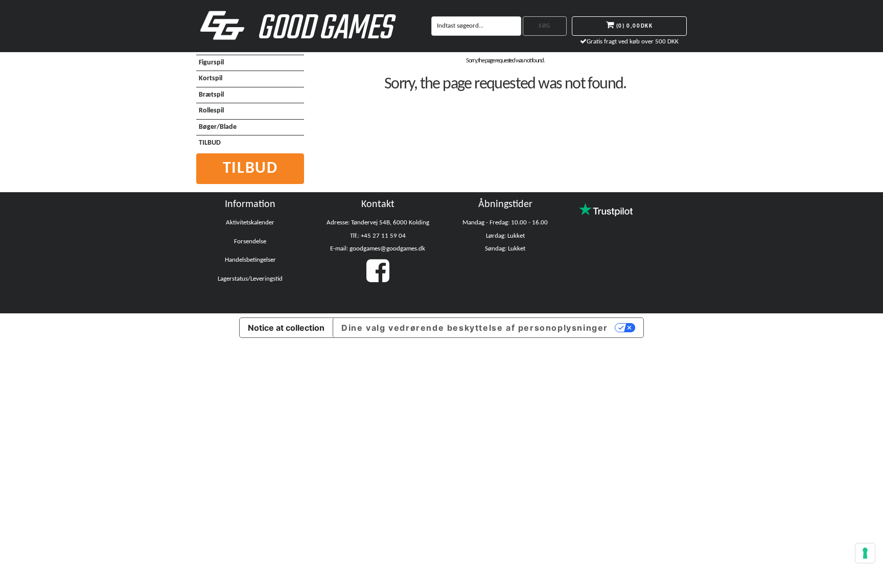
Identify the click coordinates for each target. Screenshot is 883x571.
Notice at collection (286, 328)
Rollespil (211, 111)
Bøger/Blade (218, 127)
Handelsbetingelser (250, 260)
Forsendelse (250, 241)
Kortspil (210, 78)
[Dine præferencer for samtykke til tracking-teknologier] (865, 553)
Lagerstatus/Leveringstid (250, 279)
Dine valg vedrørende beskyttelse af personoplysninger (474, 328)
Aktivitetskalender (250, 222)
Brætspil (211, 95)
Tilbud (250, 169)
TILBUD (210, 143)
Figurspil (211, 62)
